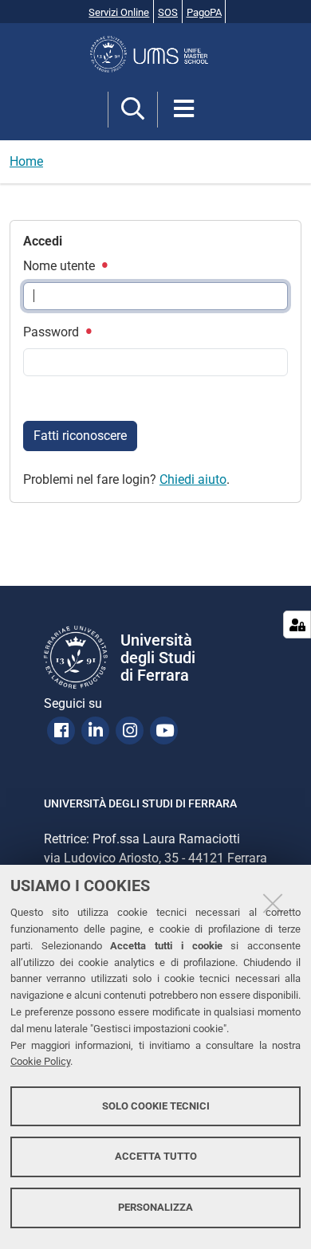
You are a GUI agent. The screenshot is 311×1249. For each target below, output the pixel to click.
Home (26, 161)
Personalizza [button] (155, 1207)
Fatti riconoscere (80, 435)
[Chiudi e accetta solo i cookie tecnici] (272, 903)
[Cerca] (132, 110)
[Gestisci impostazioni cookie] (297, 624)
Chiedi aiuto (192, 479)
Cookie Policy (40, 1061)
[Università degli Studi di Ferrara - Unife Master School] (155, 54)
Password (52, 332)
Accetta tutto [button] (156, 1156)
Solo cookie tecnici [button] (156, 1106)
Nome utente (60, 265)
